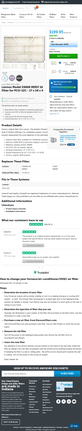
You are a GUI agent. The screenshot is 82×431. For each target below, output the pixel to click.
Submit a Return (34, 409)
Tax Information (34, 412)
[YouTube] (74, 401)
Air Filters (10, 22)
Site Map (59, 427)
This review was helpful (34, 245)
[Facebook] (58, 401)
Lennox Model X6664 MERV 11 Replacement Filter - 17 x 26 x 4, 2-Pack (68, 138)
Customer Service (61, 6)
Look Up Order (33, 402)
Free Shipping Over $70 (12, 2)
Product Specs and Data (16, 209)
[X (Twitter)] (64, 401)
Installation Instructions (15, 211)
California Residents (49, 427)
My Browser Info (48, 407)
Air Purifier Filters (41, 16)
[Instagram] (69, 401)
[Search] (27, 8)
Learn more (53, 114)
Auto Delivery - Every (63, 98)
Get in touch (76, 6)
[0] (35, 8)
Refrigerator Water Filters (8, 16)
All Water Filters (52, 16)
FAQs (30, 394)
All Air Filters (63, 16)
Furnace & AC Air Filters (26, 16)
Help (76, 426)
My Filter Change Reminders (46, 397)
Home (3, 22)
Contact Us (32, 386)
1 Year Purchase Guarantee (30, 2)
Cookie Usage (37, 427)
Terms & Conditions (25, 427)
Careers (65, 427)
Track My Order (46, 6)
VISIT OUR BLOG (11, 422)
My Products (47, 387)
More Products (73, 16)
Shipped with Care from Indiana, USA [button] (56, 2)
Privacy (15, 427)
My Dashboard (47, 384)
